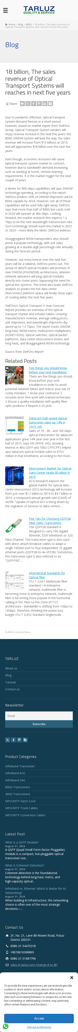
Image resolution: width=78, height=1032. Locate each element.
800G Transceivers (17, 787)
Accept (39, 1018)
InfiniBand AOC (15, 773)
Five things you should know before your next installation (48, 370)
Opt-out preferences (39, 1027)
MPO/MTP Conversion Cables (25, 815)
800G (11, 632)
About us (11, 668)
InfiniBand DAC (15, 780)
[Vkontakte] (50, 103)
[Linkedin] (44, 103)
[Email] (22, 103)
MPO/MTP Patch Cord (20, 801)
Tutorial (10, 682)
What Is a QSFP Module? (21, 842)
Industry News (23, 632)
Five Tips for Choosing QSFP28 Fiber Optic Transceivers (50, 521)
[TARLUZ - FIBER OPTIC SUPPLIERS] (39, 10)
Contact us (12, 689)
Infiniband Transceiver (20, 766)
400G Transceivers (17, 794)
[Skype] (25, 739)
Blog (8, 675)
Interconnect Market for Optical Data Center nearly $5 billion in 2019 (50, 472)
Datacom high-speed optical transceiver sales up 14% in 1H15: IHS (48, 422)
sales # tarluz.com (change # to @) (33, 965)
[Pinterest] (39, 103)
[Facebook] (33, 103)
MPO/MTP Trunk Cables (21, 808)
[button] (72, 978)
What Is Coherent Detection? (24, 865)
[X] (28, 103)
